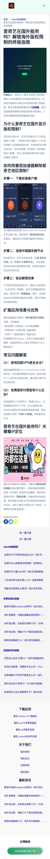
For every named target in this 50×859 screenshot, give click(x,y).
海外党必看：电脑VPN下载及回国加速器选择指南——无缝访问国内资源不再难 (25, 632)
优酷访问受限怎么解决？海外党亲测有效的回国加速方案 (25, 588)
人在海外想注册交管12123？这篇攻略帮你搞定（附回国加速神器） (25, 580)
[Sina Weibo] (15, 521)
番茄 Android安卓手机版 (25, 736)
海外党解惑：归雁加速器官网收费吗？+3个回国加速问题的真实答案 (25, 615)
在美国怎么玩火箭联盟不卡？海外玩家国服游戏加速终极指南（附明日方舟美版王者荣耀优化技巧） (25, 692)
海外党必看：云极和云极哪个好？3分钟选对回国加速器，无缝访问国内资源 (25, 623)
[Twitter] (10, 521)
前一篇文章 (25, 533)
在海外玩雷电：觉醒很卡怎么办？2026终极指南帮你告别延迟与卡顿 (25, 667)
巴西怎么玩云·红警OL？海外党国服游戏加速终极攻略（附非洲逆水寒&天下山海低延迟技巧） (25, 658)
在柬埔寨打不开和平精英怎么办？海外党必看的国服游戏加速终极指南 (25, 675)
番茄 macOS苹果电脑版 (25, 723)
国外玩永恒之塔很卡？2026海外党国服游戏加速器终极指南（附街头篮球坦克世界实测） (25, 683)
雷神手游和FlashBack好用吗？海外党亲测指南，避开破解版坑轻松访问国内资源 (25, 606)
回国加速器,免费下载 (25, 851)
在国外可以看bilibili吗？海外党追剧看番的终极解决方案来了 (25, 571)
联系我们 (25, 772)
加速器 (35, 107)
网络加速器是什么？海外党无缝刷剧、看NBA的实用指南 (25, 640)
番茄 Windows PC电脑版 (25, 716)
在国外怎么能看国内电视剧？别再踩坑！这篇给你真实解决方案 (25, 563)
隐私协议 (25, 758)
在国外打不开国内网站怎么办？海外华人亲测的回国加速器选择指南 (25, 555)
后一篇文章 (25, 539)
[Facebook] (5, 521)
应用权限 (25, 765)
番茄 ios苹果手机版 (25, 730)
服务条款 (25, 752)
